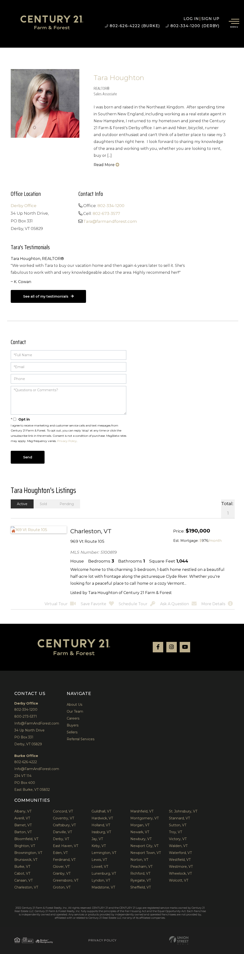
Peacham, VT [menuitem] (141, 866)
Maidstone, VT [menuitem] (103, 887)
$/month (210, 540)
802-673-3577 (106, 213)
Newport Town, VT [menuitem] (145, 853)
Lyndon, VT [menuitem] (101, 880)
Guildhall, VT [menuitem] (101, 811)
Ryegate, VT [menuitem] (140, 880)
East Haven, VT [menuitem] (65, 846)
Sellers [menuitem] (72, 732)
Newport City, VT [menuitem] (144, 846)
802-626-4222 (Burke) (135, 26)
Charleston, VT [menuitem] (26, 887)
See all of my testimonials (45, 296)
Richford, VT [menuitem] (140, 873)
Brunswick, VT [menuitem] (25, 860)
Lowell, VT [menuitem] (100, 866)
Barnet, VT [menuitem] (23, 825)
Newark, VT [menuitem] (139, 832)
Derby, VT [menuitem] (61, 839)
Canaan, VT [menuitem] (23, 880)
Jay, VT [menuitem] (97, 839)
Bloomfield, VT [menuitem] (26, 839)
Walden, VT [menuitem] (178, 846)
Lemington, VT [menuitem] (104, 853)
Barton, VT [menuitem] (23, 832)
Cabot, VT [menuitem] (22, 873)
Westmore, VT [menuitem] (181, 866)
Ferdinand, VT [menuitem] (64, 860)
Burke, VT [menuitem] (22, 866)
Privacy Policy (67, 441)
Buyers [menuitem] (72, 725)
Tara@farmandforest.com (110, 221)
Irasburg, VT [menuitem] (101, 832)
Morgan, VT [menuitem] (139, 825)
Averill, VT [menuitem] (22, 818)
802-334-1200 (110, 205)
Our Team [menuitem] (75, 711)
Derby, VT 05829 (28, 744)
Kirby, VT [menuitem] (99, 846)
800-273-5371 (25, 716)
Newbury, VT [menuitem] (141, 839)
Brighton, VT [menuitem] (24, 846)
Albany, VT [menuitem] (22, 811)
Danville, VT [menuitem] (62, 832)
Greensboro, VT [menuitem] (65, 880)
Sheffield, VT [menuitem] (140, 887)
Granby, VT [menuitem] (62, 873)
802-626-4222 (25, 762)
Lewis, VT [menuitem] (99, 860)
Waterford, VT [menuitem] (180, 853)
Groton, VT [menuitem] (62, 887)
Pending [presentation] (67, 504)
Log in (191, 18)
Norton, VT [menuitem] (139, 860)
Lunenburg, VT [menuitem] (104, 873)
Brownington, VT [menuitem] (28, 853)
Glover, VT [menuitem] (61, 866)
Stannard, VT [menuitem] (179, 818)
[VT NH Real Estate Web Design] (179, 940)
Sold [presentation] (43, 504)
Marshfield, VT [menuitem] (141, 811)
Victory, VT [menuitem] (178, 839)
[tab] (22, 503)
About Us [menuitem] (74, 704)
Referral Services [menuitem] (80, 739)
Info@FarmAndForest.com (36, 723)
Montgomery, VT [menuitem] (144, 818)
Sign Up (210, 18)
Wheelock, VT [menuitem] (180, 873)
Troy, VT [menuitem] (175, 832)
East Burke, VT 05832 (32, 789)
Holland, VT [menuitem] (101, 825)
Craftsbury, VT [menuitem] (64, 825)
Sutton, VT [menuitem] (177, 825)
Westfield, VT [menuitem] (180, 860)
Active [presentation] (22, 504)
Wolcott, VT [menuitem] (178, 880)
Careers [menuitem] (73, 718)
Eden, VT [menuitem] (60, 853)
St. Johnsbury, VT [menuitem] (183, 811)
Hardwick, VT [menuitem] (102, 818)
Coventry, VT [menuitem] (63, 818)
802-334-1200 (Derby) (194, 26)
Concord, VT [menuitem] (63, 811)
